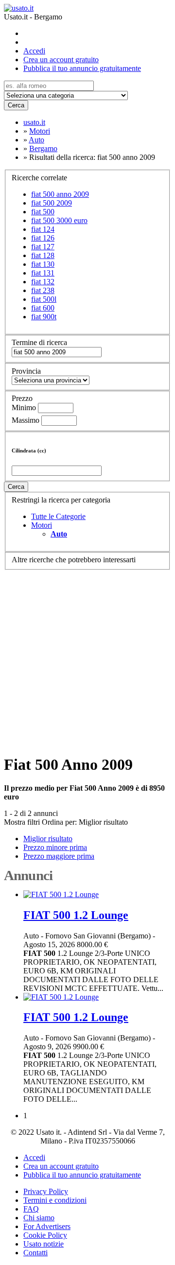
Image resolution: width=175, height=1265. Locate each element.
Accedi (34, 51)
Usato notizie (43, 1244)
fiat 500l (43, 299)
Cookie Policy (45, 1235)
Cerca (16, 105)
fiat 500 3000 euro (59, 220)
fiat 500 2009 (51, 203)
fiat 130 (42, 264)
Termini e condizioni (55, 1200)
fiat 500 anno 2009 (60, 194)
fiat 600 (42, 308)
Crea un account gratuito (61, 59)
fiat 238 (42, 290)
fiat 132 (42, 281)
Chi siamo (38, 1217)
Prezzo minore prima (55, 847)
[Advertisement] (87, 657)
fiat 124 (42, 229)
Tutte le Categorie (58, 516)
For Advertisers (46, 1226)
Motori (41, 525)
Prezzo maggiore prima (58, 856)
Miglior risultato (103, 822)
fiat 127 (42, 247)
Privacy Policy (45, 1191)
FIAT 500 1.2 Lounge (75, 915)
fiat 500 (42, 212)
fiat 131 (42, 273)
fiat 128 (42, 255)
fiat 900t (43, 316)
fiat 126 (42, 238)
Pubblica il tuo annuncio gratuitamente (82, 68)
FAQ (31, 1209)
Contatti (35, 1252)
